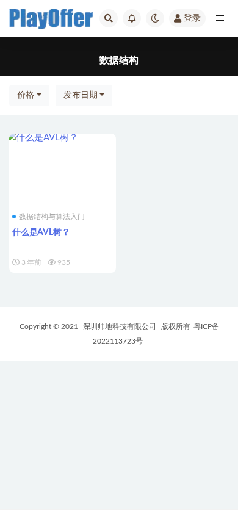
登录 (192, 18)
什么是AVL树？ (41, 232)
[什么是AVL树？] (62, 138)
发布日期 (80, 95)
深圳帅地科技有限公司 (119, 326)
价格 (25, 95)
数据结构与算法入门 (52, 216)
